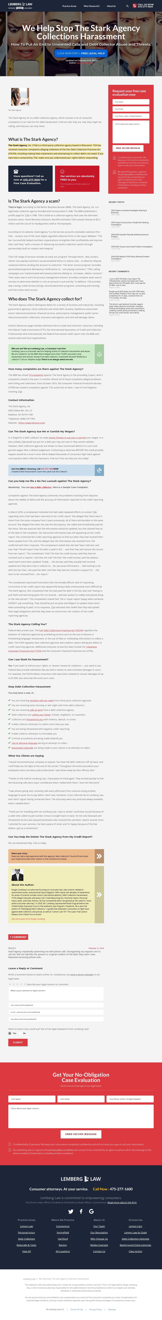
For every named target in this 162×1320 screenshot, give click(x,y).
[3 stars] (17, 984)
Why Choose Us (99, 1238)
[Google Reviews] (91, 1212)
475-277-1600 (31, 179)
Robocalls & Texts (26, 1245)
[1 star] (10, 984)
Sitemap (112, 1309)
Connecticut (62, 1226)
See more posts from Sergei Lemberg (28, 919)
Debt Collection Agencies (135, 1238)
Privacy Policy (95, 1309)
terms (140, 174)
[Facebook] (81, 1212)
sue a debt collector (40, 487)
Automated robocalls (22, 747)
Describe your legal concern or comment (47, 984)
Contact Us (99, 1251)
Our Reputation (99, 1232)
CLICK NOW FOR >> (81, 53)
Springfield (63, 1232)
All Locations (63, 1251)
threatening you (34, 719)
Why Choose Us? (92, 6)
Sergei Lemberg (85, 63)
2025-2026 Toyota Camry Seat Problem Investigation (132, 247)
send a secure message (81, 974)
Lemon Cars (135, 1226)
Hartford (63, 1238)
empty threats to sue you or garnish (67, 437)
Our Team (99, 1226)
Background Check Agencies (135, 1245)
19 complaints (36, 375)
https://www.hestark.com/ (31, 422)
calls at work (36, 710)
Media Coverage (99, 1245)
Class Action (135, 1251)
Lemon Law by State (135, 1232)
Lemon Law (26, 1226)
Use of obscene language (24, 743)
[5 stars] (25, 984)
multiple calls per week (41, 700)
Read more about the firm (122, 1202)
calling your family (41, 714)
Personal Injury (26, 1232)
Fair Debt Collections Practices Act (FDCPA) (61, 630)
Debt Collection (26, 1238)
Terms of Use (76, 1309)
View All (26, 1251)
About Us (111, 6)
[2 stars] (14, 984)
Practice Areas (69, 6)
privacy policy (127, 174)
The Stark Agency (14, 110)
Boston (63, 1245)
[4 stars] (21, 984)
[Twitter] (70, 1212)
